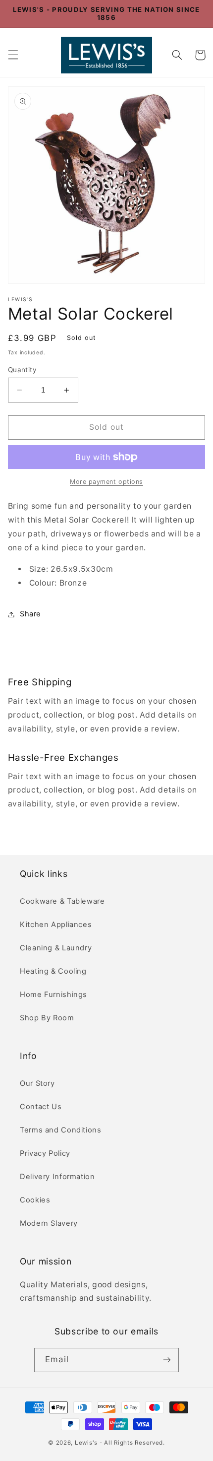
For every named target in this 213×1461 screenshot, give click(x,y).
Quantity (22, 370)
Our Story (37, 1083)
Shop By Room (47, 1017)
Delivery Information (57, 1176)
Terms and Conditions (61, 1130)
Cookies (35, 1199)
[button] (12, 55)
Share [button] (30, 613)
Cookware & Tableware (62, 901)
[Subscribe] (166, 1360)
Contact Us (40, 1106)
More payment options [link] (106, 481)
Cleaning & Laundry (56, 947)
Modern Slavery (49, 1223)
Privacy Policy (45, 1153)
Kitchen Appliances (56, 924)
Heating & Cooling (53, 971)
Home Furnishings (53, 994)
